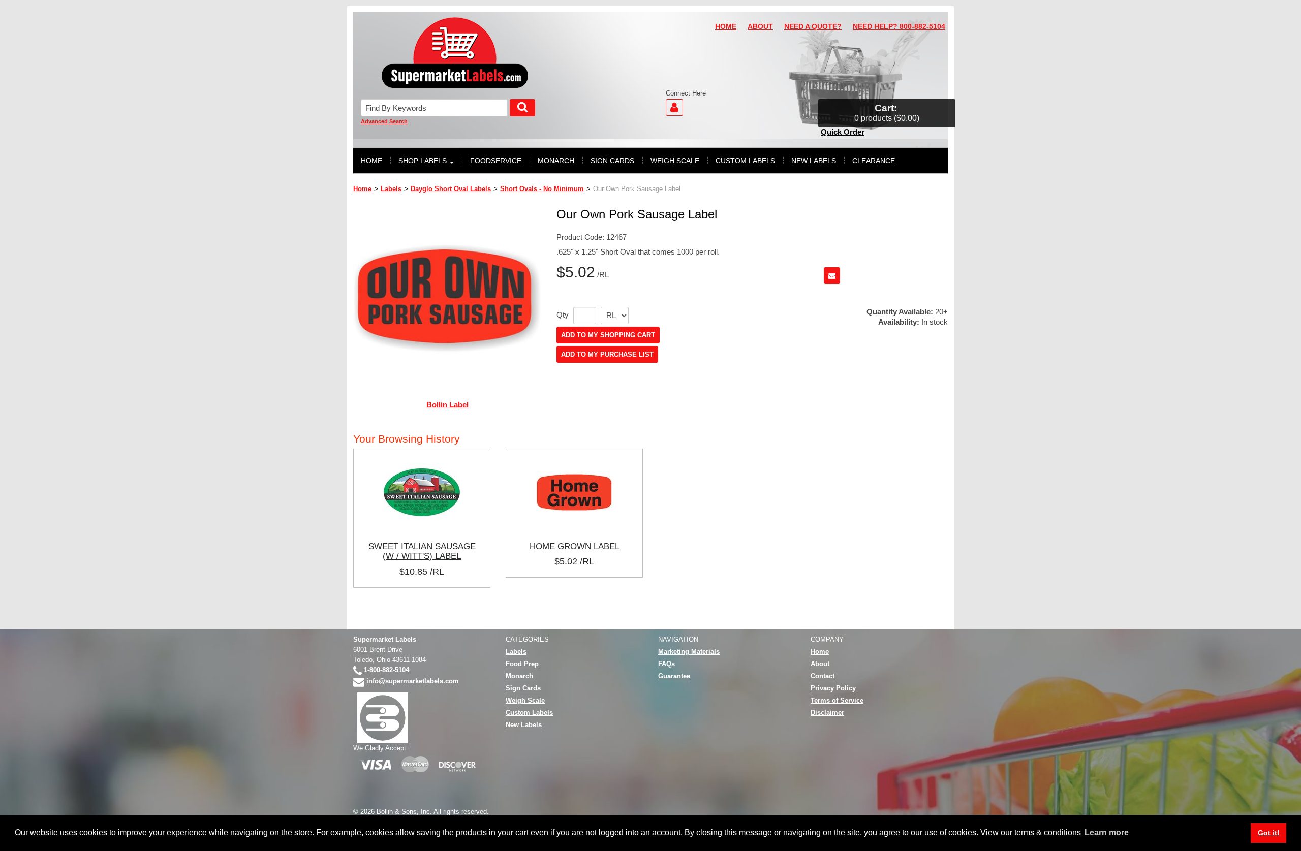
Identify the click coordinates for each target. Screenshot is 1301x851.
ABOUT (760, 26)
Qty (562, 315)
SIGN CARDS (612, 160)
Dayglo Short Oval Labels (451, 189)
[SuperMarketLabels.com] (455, 52)
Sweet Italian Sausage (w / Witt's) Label (422, 551)
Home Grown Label (574, 546)
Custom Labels (529, 712)
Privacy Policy (833, 688)
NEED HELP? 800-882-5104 (899, 26)
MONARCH (556, 160)
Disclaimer (827, 712)
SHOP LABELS (422, 160)
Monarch (519, 676)
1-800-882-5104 (386, 670)
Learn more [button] (1107, 832)
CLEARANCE (873, 160)
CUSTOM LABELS (745, 160)
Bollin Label (447, 404)
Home (362, 189)
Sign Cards (523, 688)
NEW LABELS (813, 160)
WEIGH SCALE (674, 160)
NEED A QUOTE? (813, 26)
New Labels (524, 725)
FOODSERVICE (495, 160)
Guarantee (674, 676)
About (820, 664)
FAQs (666, 664)
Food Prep (522, 664)
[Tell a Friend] (832, 275)
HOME (725, 26)
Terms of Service (837, 700)
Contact (822, 676)
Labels (391, 189)
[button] (886, 113)
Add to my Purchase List (607, 354)
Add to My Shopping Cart (608, 335)
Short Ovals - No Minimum (542, 189)
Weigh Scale (525, 700)
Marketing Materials (689, 651)
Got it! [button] (1269, 833)
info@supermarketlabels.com (412, 681)
